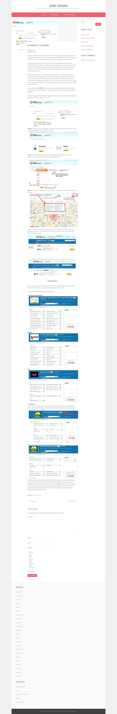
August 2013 (18, 622)
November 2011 (19, 649)
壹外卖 (41, 88)
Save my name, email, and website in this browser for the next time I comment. (31, 561)
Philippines (18, 698)
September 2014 (19, 615)
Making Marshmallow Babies (87, 46)
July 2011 (18, 661)
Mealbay (30, 65)
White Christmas (71, 501)
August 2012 (18, 630)
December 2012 (19, 626)
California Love (84, 42)
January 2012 (19, 645)
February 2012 (19, 641)
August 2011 (18, 657)
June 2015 (18, 611)
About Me (44, 14)
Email (29, 543)
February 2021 (19, 592)
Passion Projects (55, 14)
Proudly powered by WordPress (49, 711)
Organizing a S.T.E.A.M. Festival (88, 38)
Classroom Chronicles (69, 14)
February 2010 (19, 676)
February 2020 (19, 596)
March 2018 (18, 603)
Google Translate (51, 57)
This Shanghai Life (33, 501)
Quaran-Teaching (85, 34)
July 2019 (18, 599)
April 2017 (18, 607)
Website (30, 547)
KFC (42, 65)
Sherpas (70, 63)
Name (29, 538)
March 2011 (18, 664)
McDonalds (35, 65)
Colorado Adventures (90, 60)
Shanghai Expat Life (36, 495)
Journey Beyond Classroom (22, 694)
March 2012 (18, 638)
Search (82, 22)
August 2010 (18, 672)
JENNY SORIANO (58, 6)
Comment (30, 517)
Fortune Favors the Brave (86, 49)
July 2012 (18, 634)
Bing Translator (62, 57)
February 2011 (19, 668)
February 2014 (19, 619)
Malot (82, 60)
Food (17, 690)
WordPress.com (72, 711)
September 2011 (19, 653)
